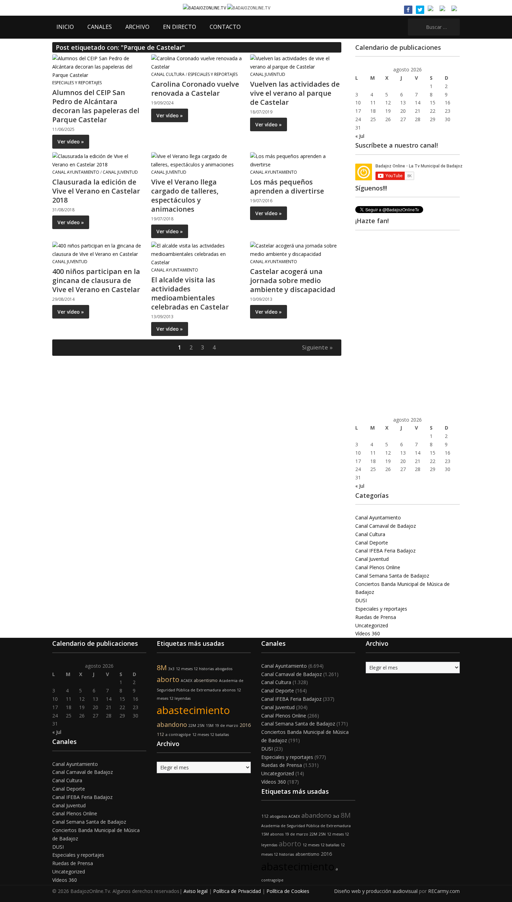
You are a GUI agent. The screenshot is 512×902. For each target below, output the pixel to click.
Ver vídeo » (70, 141)
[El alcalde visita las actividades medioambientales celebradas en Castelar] (196, 253)
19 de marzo (226, 725)
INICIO (65, 27)
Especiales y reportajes (77, 83)
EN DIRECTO (179, 27)
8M (162, 667)
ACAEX (186, 680)
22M (192, 725)
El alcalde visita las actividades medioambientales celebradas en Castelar (190, 293)
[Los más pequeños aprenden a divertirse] (295, 160)
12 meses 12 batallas (210, 734)
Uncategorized (371, 625)
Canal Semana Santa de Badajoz (392, 575)
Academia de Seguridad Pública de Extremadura (306, 825)
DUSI (361, 600)
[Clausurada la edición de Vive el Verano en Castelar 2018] (97, 160)
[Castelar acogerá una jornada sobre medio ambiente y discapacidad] (295, 249)
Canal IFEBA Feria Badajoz (385, 550)
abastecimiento (193, 710)
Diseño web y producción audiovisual (376, 891)
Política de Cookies (287, 891)
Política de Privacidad (237, 891)
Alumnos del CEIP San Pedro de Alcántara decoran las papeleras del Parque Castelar (95, 106)
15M (210, 725)
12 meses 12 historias (195, 668)
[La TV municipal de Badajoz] (205, 7)
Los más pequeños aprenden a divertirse (287, 186)
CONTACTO (225, 27)
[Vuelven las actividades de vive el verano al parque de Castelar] (295, 62)
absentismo (206, 680)
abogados (223, 668)
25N (200, 725)
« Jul (359, 136)
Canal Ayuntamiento (75, 172)
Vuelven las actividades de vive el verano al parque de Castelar (295, 93)
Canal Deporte (371, 542)
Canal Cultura (168, 74)
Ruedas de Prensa (375, 617)
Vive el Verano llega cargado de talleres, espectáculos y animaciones (184, 195)
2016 (245, 725)
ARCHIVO (137, 27)
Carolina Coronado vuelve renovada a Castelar (195, 88)
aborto (168, 679)
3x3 (171, 668)
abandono (172, 724)
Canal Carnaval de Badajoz (385, 526)
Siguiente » (317, 347)
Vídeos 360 (367, 633)
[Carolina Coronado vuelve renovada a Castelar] (196, 62)
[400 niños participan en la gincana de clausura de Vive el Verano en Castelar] (97, 249)
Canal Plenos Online (377, 567)
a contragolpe (178, 734)
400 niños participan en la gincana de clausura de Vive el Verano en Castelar (96, 280)
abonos (228, 690)
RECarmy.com (444, 891)
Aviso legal (196, 891)
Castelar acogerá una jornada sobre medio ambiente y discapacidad (292, 280)
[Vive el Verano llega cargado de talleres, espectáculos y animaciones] (196, 160)
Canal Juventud (267, 74)
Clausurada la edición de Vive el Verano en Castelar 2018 (96, 191)
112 (160, 734)
